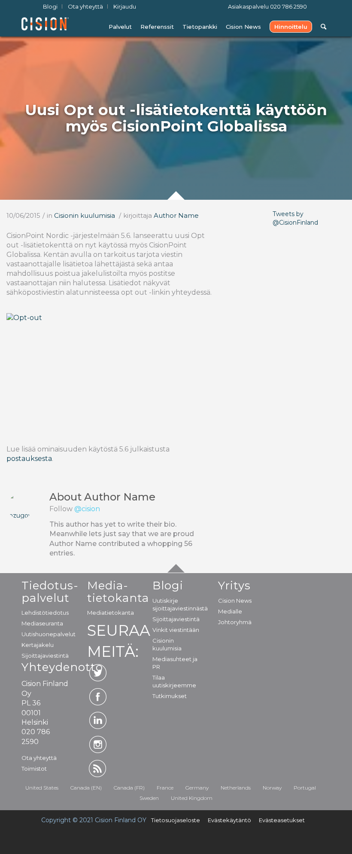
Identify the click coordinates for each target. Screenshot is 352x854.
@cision (87, 509)
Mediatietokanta (110, 612)
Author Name (176, 215)
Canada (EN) (86, 787)
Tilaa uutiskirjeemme (174, 681)
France (165, 787)
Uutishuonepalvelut (44, 634)
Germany (197, 787)
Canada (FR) (129, 787)
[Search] (323, 27)
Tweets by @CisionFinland (295, 218)
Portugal (305, 787)
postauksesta (29, 458)
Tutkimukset (169, 695)
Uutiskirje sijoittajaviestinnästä (175, 604)
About (102, 497)
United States (41, 787)
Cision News (235, 600)
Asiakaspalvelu (267, 6)
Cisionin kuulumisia (84, 215)
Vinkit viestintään (175, 629)
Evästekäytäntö (229, 820)
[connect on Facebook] (98, 697)
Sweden (149, 798)
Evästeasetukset (282, 820)
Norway (272, 787)
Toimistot (34, 768)
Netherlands (236, 787)
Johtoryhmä (235, 622)
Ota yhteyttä (39, 757)
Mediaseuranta (42, 623)
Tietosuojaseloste (175, 820)
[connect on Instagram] (98, 744)
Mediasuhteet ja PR (174, 663)
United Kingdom (191, 798)
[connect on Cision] (98, 768)
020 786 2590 (288, 6)
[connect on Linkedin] (98, 720)
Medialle (230, 611)
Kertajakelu (37, 644)
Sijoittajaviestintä (44, 655)
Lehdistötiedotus (44, 612)
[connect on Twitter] (98, 672)
